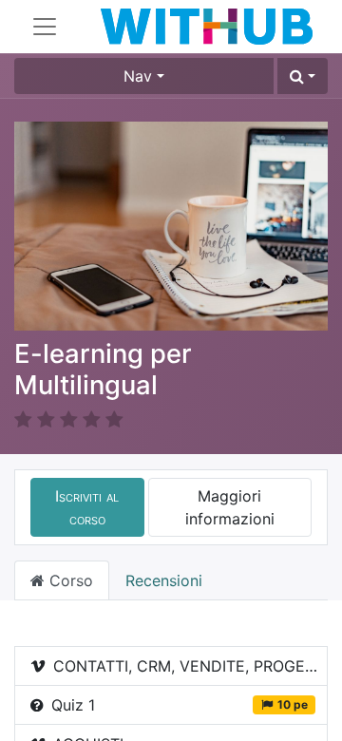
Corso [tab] (69, 580)
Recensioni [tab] (163, 580)
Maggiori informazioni (230, 507)
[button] (302, 76)
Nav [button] (138, 76)
